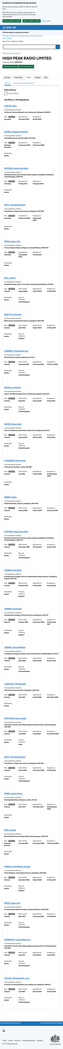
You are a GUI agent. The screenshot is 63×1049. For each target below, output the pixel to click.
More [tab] (46, 77)
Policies (4, 1040)
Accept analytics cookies (11, 21)
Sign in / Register (7, 38)
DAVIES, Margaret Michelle (16, 132)
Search (58, 47)
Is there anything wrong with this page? (51, 1023)
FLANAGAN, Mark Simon (15, 460)
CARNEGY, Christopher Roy (16, 351)
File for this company (26, 66)
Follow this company (10, 66)
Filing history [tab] (18, 77)
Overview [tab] (7, 77)
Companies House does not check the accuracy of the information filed (22, 35)
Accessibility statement (28, 1040)
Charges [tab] (37, 77)
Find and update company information (15, 32)
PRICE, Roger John (12, 241)
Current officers (13, 93)
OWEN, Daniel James (13, 793)
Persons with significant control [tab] (23, 83)
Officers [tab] (7, 83)
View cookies (46, 21)
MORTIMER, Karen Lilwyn (15, 718)
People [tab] (28, 77)
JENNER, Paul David (13, 570)
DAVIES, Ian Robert (12, 387)
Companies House (12, 1043)
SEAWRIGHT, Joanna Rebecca (17, 939)
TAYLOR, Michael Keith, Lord (16, 978)
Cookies (10, 1040)
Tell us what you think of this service (11, 1023)
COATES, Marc (10, 106)
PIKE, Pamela (10, 830)
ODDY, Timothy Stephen (14, 205)
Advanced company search (11, 53)
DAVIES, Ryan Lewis (12, 424)
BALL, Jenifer (10, 278)
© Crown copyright (55, 1044)
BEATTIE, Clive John (13, 314)
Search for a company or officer (13, 41)
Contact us (17, 1040)
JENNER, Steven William (15, 647)
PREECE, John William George (17, 866)
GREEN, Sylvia (10, 497)
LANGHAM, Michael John (15, 684)
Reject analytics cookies (31, 21)
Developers (40, 1040)
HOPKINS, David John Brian (16, 168)
